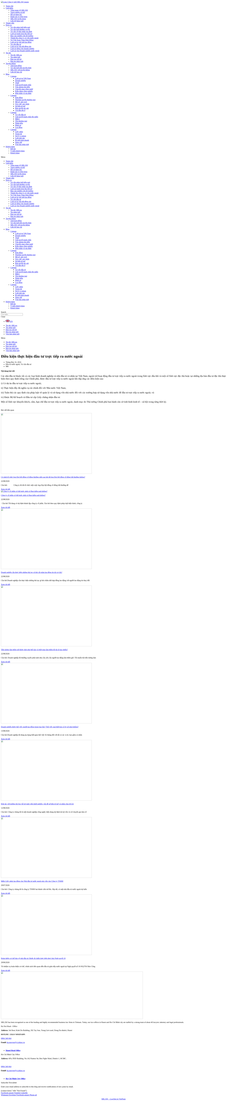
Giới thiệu (9, 8)
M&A (17, 119)
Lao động (18, 127)
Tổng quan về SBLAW (19, 10)
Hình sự (18, 125)
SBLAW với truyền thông (20, 70)
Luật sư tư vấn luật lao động (20, 42)
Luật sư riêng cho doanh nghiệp (22, 49)
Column (13, 76)
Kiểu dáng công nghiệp (24, 91)
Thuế (17, 83)
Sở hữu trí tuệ (20, 106)
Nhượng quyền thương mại (25, 100)
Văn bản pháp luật (22, 144)
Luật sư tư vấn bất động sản (20, 46)
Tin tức (8, 53)
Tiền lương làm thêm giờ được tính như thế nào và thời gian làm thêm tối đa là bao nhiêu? (34, 650)
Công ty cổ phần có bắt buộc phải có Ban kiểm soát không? (23, 495)
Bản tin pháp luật (16, 61)
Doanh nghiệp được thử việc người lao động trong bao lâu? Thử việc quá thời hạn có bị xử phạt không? (40, 727)
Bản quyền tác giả (22, 108)
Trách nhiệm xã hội (17, 12)
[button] (113, 157)
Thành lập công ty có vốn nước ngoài (24, 38)
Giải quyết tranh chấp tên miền (26, 117)
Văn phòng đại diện (22, 87)
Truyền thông (11, 63)
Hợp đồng (19, 98)
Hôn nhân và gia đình (23, 93)
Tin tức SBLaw (16, 55)
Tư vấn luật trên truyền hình (20, 68)
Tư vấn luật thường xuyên (20, 29)
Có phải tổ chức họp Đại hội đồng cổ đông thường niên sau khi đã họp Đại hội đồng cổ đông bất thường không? (43, 477)
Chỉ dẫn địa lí (20, 110)
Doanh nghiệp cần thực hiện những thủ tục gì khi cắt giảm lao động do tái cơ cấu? (31, 572)
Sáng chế (18, 142)
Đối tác (13, 149)
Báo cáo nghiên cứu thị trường (21, 36)
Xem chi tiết (5, 489)
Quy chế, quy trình (22, 104)
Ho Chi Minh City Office (15, 1079)
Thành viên (10, 23)
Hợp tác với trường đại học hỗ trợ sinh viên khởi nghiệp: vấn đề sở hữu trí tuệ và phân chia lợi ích (37, 804)
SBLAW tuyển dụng (18, 19)
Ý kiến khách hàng (17, 151)
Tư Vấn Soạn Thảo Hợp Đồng (21, 40)
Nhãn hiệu (19, 123)
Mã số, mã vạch (21, 102)
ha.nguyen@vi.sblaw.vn (16, 1042)
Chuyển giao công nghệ (24, 89)
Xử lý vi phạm (20, 136)
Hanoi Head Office (13, 1050)
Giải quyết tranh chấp (23, 85)
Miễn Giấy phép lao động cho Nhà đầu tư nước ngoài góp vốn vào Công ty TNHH (32, 881)
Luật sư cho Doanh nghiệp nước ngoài (24, 51)
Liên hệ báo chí (16, 72)
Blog (7, 74)
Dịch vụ (9, 25)
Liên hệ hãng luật (16, 21)
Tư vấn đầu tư (15, 44)
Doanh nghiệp (20, 81)
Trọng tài (18, 134)
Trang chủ (9, 6)
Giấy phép (19, 132)
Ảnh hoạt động (16, 66)
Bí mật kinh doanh (22, 140)
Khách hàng (10, 147)
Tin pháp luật (15, 57)
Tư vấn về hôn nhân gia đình (21, 32)
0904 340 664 (6, 1038)
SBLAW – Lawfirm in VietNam (113, 1099)
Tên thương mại (21, 121)
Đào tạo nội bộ (16, 59)
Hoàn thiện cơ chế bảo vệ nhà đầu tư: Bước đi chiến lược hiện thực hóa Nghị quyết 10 (33, 958)
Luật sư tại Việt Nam (23, 78)
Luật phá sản (20, 138)
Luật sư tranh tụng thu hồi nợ (21, 34)
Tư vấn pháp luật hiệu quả (20, 27)
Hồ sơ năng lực (16, 14)
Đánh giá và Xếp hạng (18, 17)
